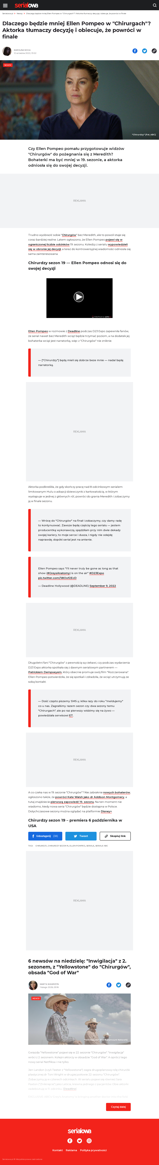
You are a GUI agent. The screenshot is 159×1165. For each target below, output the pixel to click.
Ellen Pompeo (38, 331)
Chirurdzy (41, 846)
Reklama (71, 1150)
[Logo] (26, 5)
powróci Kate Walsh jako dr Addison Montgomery (89, 797)
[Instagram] (89, 1141)
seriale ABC (101, 846)
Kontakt (57, 1150)
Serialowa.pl (7, 13)
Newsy (20, 13)
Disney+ (106, 811)
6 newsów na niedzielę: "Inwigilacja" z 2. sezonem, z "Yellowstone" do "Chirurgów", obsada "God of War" (79, 967)
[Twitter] (79, 1141)
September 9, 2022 (103, 585)
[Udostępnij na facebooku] (134, 51)
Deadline (74, 331)
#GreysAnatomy (58, 573)
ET (71, 715)
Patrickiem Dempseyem (45, 672)
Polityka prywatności (93, 1150)
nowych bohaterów (116, 792)
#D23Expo (96, 573)
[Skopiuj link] (154, 51)
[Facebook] (70, 1141)
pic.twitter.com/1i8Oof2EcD (57, 577)
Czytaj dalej (118, 1106)
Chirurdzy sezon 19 (58, 846)
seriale (90, 846)
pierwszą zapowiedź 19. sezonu (72, 801)
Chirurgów (69, 235)
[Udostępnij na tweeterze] (144, 51)
